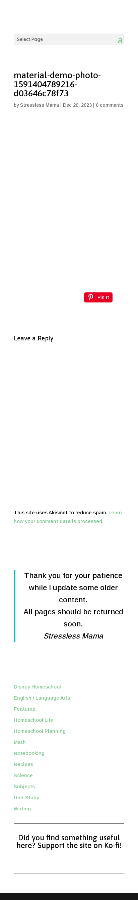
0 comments (110, 105)
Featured (25, 709)
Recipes (23, 764)
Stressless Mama (39, 105)
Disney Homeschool (37, 687)
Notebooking (29, 753)
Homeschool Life (33, 720)
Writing (22, 808)
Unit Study (26, 797)
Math (20, 742)
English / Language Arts (42, 698)
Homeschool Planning (40, 731)
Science (23, 775)
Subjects (24, 786)
